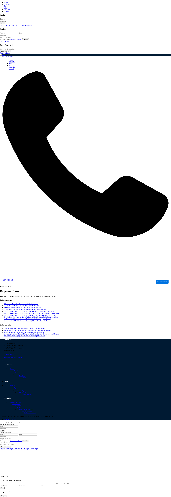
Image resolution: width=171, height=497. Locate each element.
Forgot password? (14, 449)
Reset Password (5, 51)
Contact (6, 11)
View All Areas (26, 394)
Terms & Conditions (10, 419)
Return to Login (5, 53)
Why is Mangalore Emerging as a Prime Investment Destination (24, 332)
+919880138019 (7, 280)
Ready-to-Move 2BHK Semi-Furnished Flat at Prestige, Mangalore (25, 309)
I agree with (12, 39)
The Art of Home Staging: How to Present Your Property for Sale (24, 336)
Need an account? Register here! (10, 25)
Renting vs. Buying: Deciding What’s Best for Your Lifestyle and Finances (27, 330)
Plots (18, 407)
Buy (5, 6)
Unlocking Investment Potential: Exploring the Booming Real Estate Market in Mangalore (32, 334)
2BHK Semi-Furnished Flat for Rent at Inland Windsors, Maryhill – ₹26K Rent (29, 311)
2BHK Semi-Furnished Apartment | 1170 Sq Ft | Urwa (21, 304)
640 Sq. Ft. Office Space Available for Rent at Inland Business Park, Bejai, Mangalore (31, 317)
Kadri (16, 389)
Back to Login (4, 41)
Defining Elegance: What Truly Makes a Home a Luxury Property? (25, 328)
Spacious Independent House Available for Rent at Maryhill (22, 307)
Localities (7, 9)
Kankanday (20, 391)
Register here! (4, 449)
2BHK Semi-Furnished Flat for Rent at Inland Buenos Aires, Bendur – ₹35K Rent (30, 315)
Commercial (16, 404)
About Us (7, 4)
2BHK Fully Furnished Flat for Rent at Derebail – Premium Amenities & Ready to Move (32, 313)
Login (2, 23)
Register (25, 39)
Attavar (12, 385)
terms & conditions (16, 39)
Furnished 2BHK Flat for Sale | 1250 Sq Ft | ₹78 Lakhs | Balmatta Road (26, 321)
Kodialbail (22, 392)
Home (6, 2)
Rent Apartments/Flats (26, 409)
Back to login (25, 449)
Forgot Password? (26, 25)
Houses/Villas (19, 405)
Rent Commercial (27, 411)
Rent (5, 8)
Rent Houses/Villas (30, 413)
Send (2, 488)
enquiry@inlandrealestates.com (13, 357)
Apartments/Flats (15, 402)
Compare (3, 496)
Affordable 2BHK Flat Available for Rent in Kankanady (21, 305)
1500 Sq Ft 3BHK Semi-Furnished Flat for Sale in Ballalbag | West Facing (27, 319)
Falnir (14, 387)
